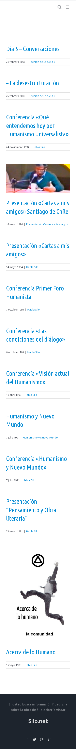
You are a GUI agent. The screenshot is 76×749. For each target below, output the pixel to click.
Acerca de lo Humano (31, 652)
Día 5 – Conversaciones (33, 48)
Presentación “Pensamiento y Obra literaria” (31, 510)
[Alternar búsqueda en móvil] (60, 7)
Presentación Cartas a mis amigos (47, 224)
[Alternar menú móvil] (68, 7)
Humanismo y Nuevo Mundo (40, 437)
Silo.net (38, 721)
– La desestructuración (32, 82)
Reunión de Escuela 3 (42, 62)
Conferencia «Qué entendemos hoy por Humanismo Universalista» (37, 125)
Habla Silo (39, 147)
